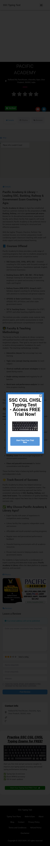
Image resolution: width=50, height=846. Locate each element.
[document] (25, 423)
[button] (41, 396)
